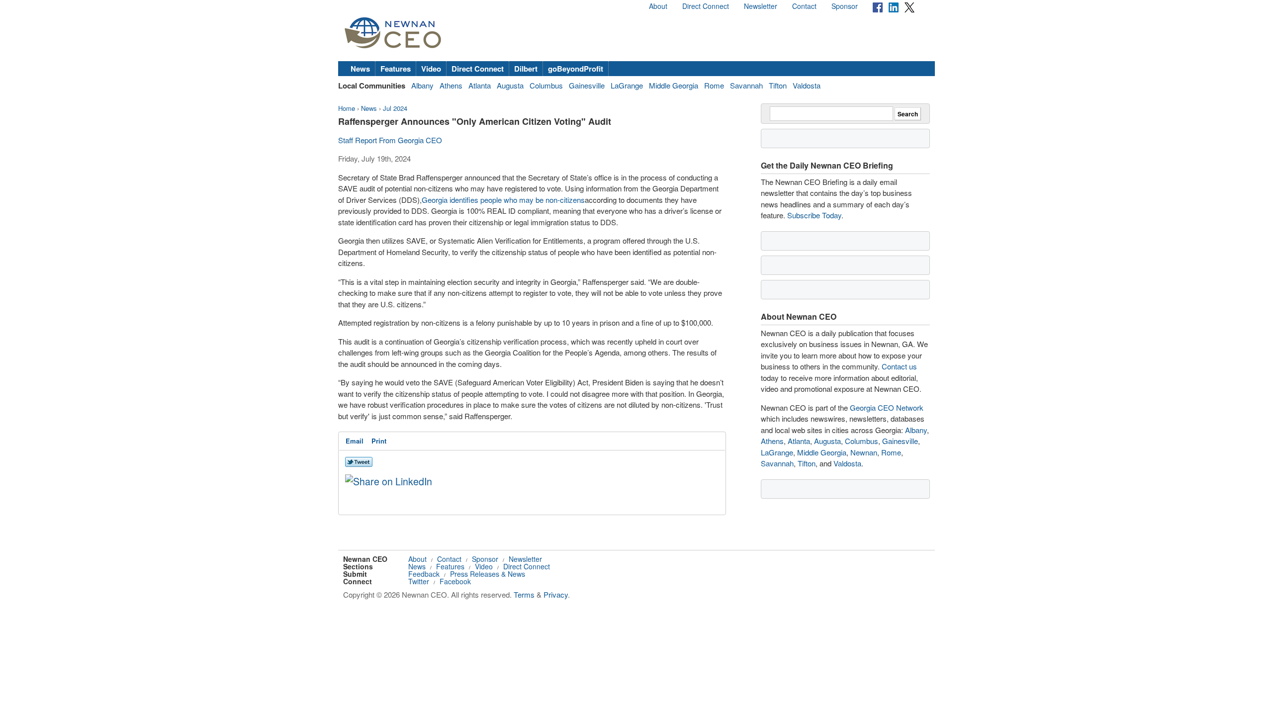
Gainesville (587, 85)
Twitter (418, 581)
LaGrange (627, 85)
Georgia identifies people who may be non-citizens (503, 199)
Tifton (778, 85)
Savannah (746, 85)
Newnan (863, 452)
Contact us (899, 366)
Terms (524, 594)
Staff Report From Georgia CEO (390, 140)
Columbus (546, 85)
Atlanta (479, 85)
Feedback (424, 574)
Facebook (455, 581)
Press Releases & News (487, 574)
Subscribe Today (814, 215)
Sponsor (844, 6)
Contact (804, 6)
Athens (451, 85)
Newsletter (760, 6)
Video (431, 68)
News (360, 68)
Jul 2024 (395, 108)
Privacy (556, 594)
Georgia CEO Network (886, 407)
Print (378, 441)
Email (355, 441)
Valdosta (806, 85)
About (658, 6)
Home (346, 108)
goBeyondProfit (575, 68)
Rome (714, 85)
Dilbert (526, 68)
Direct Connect (705, 6)
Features (395, 68)
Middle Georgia (673, 85)
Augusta (510, 85)
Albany (422, 85)
